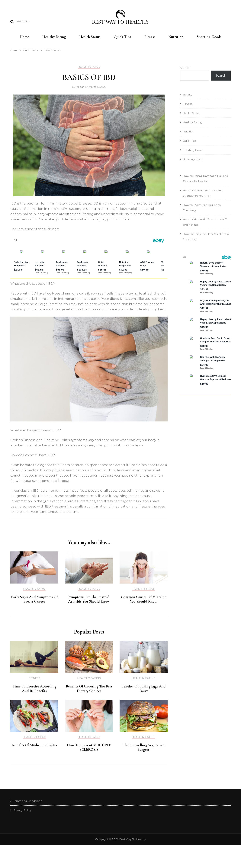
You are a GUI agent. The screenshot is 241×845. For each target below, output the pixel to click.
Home (24, 37)
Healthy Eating (54, 37)
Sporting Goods (209, 37)
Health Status (89, 37)
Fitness (149, 37)
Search (185, 68)
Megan (80, 86)
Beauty (187, 94)
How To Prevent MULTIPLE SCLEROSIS (89, 747)
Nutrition (176, 37)
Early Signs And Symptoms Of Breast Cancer (34, 599)
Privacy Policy (22, 810)
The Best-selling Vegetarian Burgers (144, 747)
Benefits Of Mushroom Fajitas (34, 745)
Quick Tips (122, 37)
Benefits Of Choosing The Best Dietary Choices (89, 688)
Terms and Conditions (27, 801)
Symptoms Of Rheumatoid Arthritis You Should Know (89, 599)
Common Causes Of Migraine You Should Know (143, 599)
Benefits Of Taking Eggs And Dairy (143, 688)
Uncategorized (192, 159)
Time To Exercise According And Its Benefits (34, 688)
